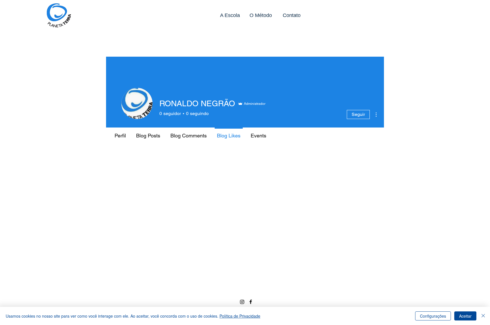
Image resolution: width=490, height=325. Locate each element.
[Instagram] (242, 302)
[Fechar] (483, 315)
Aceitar (465, 316)
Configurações (433, 316)
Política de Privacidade (239, 316)
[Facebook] (251, 302)
